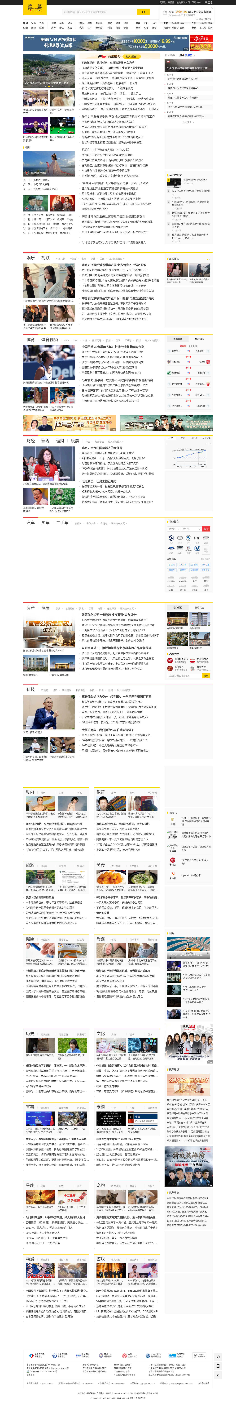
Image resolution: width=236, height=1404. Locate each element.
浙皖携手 (107, 83)
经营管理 (99, 441)
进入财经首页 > (115, 441)
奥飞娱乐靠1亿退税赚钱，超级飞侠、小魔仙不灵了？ (56, 1306)
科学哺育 (134, 939)
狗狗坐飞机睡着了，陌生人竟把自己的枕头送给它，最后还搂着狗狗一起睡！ (140, 1243)
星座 (30, 1185)
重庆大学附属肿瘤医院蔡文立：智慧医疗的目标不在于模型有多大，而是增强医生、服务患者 (78, 991)
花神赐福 (67, 228)
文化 (146, 23)
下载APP (196, 2)
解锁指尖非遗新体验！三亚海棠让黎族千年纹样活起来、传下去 (132, 1076)
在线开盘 (111, 608)
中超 (84, 340)
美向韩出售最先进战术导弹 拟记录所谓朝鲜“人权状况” (112, 160)
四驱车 (172, 570)
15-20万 (194, 565)
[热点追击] (187, 55)
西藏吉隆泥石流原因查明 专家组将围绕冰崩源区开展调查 (114, 127)
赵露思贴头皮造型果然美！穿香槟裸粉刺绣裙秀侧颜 (55, 844)
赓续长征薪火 (89, 93)
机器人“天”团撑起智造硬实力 (98, 88)
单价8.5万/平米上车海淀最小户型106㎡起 (187, 1109)
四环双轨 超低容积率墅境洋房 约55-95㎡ (187, 1198)
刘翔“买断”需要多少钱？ (95, 209)
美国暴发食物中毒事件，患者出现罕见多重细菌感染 (55, 996)
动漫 (146, 27)
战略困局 (119, 104)
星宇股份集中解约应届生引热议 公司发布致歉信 (109, 193)
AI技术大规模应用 (111, 98)
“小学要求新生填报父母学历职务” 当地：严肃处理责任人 (114, 242)
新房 (61, 27)
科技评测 (80, 690)
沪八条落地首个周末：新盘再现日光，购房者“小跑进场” (113, 640)
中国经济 (131, 73)
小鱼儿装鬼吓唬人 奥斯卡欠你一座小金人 (195, 988)
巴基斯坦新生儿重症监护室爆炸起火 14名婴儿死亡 (110, 175)
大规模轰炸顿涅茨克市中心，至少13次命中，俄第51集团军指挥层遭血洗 (67, 1144)
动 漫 (27, 228)
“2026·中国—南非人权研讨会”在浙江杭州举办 (52, 1076)
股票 (75, 440)
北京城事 (170, 55)
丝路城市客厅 (89, 109)
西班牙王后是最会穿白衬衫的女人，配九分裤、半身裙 (56, 834)
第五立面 (39, 215)
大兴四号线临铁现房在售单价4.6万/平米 (187, 1100)
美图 (102, 258)
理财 (41, 27)
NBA (69, 23)
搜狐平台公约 (152, 1393)
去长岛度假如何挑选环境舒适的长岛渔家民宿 (51, 923)
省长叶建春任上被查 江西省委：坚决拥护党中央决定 (112, 142)
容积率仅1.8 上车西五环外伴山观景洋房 (187, 1220)
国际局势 (45, 1108)
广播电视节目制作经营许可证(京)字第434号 (167, 1368)
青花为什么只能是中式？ (46, 189)
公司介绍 (132, 1393)
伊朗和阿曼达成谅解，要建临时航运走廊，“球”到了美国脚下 (60, 1159)
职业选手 (134, 1259)
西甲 (117, 340)
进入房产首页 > (128, 608)
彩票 (182, 27)
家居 (69, 27)
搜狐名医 (63, 939)
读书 (132, 1034)
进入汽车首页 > (119, 523)
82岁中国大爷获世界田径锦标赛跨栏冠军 (105, 227)
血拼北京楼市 (181, 659)
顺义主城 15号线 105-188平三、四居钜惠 (188, 1207)
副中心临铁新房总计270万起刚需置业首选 (188, 1131)
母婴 (126, 23)
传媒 (132, 1108)
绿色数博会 (102, 78)
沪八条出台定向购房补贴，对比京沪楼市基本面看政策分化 (115, 653)
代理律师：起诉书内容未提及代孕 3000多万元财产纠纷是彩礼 (117, 221)
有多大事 (50, 215)
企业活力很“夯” (90, 83)
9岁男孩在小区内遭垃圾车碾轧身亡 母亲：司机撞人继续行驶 (116, 204)
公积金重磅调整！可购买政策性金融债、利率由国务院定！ (115, 620)
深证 (183, 438)
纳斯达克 (206, 438)
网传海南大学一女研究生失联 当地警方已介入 (122, 839)
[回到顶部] (218, 1384)
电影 (83, 258)
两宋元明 (81, 1034)
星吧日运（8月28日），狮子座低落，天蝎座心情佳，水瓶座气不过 (63, 1222)
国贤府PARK (172, 648)
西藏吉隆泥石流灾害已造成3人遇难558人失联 (108, 121)
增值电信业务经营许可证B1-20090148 (43, 1365)
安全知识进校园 (145, 78)
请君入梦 (50, 219)
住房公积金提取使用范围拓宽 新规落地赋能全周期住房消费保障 (118, 625)
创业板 (194, 438)
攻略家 (80, 866)
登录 (210, 2)
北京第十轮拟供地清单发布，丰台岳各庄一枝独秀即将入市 (115, 663)
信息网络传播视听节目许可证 (161, 1371)
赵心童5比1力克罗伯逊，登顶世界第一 (118, 1154)
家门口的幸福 (108, 93)
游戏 (154, 27)
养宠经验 (115, 1186)
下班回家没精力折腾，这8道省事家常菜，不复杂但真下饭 (129, 907)
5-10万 (172, 565)
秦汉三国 (45, 1034)
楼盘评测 (201, 667)
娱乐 (30, 257)
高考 (113, 792)
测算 (43, 1186)
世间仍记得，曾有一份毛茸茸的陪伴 (116, 1238)
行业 (88, 441)
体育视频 (49, 339)
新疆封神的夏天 (41, 180)
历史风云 (81, 1108)
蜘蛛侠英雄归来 (42, 224)
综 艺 (27, 233)
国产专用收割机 (110, 109)
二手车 (62, 522)
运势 (61, 1186)
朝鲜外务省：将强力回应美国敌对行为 (118, 1165)
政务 (210, 27)
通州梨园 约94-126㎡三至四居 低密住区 (187, 1202)
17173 (203, 27)
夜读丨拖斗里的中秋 (107, 1086)
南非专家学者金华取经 (38, 1086)
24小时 (175, 23)
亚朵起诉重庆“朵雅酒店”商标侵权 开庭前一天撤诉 (110, 188)
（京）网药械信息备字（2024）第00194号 (167, 1365)
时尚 (30, 792)
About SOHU (120, 1393)
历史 (154, 23)
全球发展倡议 (89, 98)
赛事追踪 (152, 1259)
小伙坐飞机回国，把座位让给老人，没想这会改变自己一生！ (196, 1014)
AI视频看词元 (125, 88)
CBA (75, 340)
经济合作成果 (146, 98)
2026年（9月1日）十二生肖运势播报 (47, 1238)
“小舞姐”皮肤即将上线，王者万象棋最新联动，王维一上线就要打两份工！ (138, 1301)
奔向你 (70, 219)
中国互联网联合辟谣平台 (124, 1375)
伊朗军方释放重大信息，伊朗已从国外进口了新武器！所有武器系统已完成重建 (71, 1149)
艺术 (150, 1034)
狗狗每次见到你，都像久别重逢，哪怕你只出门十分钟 (127, 1227)
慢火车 (134, 83)
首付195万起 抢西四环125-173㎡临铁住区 (188, 1127)
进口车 (183, 570)
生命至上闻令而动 (132, 68)
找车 (206, 529)
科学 (101, 690)
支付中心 (82, 1393)
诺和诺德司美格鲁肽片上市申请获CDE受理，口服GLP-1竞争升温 (63, 986)
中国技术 (130, 98)
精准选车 (205, 570)
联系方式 (110, 1393)
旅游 (118, 23)
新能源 (99, 27)
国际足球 (96, 340)
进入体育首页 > (152, 340)
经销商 (103, 523)
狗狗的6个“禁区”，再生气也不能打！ (117, 1232)
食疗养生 (134, 866)
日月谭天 (154, 109)
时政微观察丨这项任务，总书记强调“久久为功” (109, 62)
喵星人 (133, 1186)
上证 (171, 438)
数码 (110, 690)
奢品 (79, 792)
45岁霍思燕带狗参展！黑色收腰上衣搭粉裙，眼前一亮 (57, 839)
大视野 (203, 23)
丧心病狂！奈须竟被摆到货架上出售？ (47, 1301)
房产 (30, 607)
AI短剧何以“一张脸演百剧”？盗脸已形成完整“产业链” (111, 198)
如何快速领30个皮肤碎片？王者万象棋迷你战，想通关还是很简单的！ (136, 1316)
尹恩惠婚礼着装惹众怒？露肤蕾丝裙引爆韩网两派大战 (56, 829)
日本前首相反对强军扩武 (141, 104)
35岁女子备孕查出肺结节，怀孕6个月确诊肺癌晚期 (125, 976)
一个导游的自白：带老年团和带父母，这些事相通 (54, 902)
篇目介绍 (113, 68)
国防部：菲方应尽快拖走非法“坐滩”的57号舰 (107, 155)
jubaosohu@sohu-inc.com (181, 1383)
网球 (138, 340)
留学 (132, 792)
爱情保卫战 (52, 233)
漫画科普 (63, 1259)
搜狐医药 (45, 939)
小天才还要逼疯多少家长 (110, 981)
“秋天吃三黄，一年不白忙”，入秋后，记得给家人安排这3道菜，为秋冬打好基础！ (142, 918)
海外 (99, 608)
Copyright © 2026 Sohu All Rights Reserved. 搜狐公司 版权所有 (118, 1398)
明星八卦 (60, 258)
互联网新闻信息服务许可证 (94, 1368)
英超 (61, 23)
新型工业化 (146, 73)
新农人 (123, 93)
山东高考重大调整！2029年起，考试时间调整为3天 (125, 834)
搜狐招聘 (91, 1393)
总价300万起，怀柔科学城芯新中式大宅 (187, 1211)
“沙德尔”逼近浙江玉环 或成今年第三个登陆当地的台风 (112, 137)
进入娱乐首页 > (116, 258)
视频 (89, 23)
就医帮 (80, 939)
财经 (30, 440)
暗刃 (71, 215)
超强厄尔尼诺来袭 (122, 78)
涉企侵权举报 (203, 1383)
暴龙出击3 (55, 228)
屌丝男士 (39, 219)
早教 (113, 939)
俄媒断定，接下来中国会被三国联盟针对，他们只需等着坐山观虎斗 (64, 1165)
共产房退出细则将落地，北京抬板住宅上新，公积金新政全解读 (118, 658)
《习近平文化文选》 (93, 68)
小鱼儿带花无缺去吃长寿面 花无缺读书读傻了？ (196, 976)
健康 (126, 27)
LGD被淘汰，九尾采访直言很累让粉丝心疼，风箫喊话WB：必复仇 (134, 1296)
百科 (90, 608)
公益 (210, 23)
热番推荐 (81, 1259)
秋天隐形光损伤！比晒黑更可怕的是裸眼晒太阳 (53, 976)
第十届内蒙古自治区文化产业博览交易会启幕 (122, 1081)
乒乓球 (127, 340)
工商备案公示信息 (122, 1371)
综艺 (92, 258)
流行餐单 (115, 866)
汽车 (30, 522)
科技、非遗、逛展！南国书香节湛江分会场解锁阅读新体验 (129, 1070)
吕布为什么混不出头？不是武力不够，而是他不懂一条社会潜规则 (63, 1091)
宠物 (100, 1185)
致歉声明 (152, 1108)
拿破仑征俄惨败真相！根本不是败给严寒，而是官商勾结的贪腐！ (63, 1081)
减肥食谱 (152, 866)
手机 (91, 690)
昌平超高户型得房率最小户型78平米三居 (187, 1113)
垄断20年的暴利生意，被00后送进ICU (118, 849)
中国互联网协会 (132, 1355)
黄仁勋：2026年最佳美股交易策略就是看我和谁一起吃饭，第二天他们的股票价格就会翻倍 (148, 1159)
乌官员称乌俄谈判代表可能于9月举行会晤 (106, 170)
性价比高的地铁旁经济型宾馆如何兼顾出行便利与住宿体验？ (60, 918)
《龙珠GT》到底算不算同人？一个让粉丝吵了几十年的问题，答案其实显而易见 (71, 1296)
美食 (100, 865)
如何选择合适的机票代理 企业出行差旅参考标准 (53, 912)
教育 (118, 27)
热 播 (27, 215)
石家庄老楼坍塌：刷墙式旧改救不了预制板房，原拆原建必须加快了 (120, 635)
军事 (33, 23)
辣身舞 (56, 224)
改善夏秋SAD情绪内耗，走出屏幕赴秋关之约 (51, 981)
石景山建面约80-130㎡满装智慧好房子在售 (188, 1136)
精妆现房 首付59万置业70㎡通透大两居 (186, 1225)
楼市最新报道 (203, 662)
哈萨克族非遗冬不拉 (133, 109)
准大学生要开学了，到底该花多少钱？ (118, 829)
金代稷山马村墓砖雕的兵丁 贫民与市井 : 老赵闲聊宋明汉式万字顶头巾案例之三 (71, 1070)
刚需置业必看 (180, 662)
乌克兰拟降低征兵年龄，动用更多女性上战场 (122, 1144)
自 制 (27, 219)
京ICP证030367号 (90, 1365)
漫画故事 (45, 1259)
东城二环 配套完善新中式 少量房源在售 (186, 1122)
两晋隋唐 (63, 1034)
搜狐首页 (35, 7)
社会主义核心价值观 (201, 38)
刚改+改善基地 (181, 670)
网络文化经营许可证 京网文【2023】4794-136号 (48, 1368)
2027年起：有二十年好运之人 (43, 1232)
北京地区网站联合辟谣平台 (94, 1371)
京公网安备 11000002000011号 (43, 1371)
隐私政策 (141, 1393)
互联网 (44, 690)
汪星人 (151, 1186)
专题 (41, 23)
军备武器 (63, 1108)
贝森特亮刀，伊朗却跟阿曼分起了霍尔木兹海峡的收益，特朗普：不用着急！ (69, 1154)
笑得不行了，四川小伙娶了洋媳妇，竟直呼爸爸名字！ (196, 964)
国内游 (44, 866)
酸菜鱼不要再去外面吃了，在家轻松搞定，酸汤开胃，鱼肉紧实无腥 (134, 923)
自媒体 (78, 523)
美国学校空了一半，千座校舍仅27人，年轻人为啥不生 (127, 986)
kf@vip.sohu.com (147, 1383)
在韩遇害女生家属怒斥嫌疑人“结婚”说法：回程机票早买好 (115, 165)
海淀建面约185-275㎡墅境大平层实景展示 (188, 1216)
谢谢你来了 (65, 233)
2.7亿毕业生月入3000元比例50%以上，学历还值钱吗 (126, 844)
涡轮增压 (194, 570)
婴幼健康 (152, 939)
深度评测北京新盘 (204, 670)
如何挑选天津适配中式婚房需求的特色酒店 (50, 907)
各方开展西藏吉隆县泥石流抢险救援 (102, 73)
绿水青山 (62, 215)
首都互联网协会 (181, 1355)
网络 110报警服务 (108, 1355)
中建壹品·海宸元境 (175, 628)
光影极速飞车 (41, 228)
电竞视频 (115, 1259)
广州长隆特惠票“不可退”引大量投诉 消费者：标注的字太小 (115, 232)
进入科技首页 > (124, 690)
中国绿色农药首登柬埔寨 (96, 104)
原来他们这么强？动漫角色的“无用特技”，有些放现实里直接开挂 (62, 1311)
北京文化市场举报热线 (156, 1355)
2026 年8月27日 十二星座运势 (43, 1243)
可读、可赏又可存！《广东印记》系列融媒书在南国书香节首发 (132, 1091)
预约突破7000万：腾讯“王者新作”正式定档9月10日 (125, 1306)
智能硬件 (66, 690)
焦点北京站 (202, 659)
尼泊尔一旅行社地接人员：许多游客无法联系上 (109, 132)
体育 (30, 339)
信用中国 (30, 1375)
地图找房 (69, 608)
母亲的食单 (102, 912)
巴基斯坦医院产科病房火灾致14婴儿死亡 (119, 996)
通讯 (54, 690)
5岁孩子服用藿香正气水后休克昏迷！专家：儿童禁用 (126, 991)
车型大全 (91, 523)
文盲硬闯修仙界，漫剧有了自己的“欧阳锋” (50, 1316)
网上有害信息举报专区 (201, 47)
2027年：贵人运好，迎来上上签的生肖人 (49, 1227)
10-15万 (183, 565)
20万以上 (205, 565)
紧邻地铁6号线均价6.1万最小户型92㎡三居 (188, 1104)
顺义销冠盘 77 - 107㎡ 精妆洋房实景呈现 (187, 1118)
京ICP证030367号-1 (123, 1365)
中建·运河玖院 (195, 648)
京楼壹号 (179, 667)
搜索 (206, 676)
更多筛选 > (205, 559)
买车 (89, 27)
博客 (182, 23)
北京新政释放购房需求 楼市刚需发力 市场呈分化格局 (112, 668)
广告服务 (100, 1393)
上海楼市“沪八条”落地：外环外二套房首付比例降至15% (113, 630)
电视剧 (99, 23)
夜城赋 (61, 219)
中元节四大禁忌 (41, 184)
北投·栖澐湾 (194, 628)
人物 (61, 792)
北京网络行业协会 (86, 1355)
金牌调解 (39, 233)
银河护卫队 (67, 224)
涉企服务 (87, 78)
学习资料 (152, 792)
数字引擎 (121, 83)
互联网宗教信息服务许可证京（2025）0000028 (169, 1375)
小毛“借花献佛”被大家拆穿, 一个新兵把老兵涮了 (196, 1000)
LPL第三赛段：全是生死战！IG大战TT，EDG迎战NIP (127, 1311)
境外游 (62, 866)
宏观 (33, 27)
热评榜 (175, 27)
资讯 (81, 608)
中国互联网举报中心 (39, 1355)
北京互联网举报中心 (62, 1355)
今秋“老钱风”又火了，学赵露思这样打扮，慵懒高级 (55, 849)
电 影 (27, 224)
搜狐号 (173, 813)
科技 (30, 689)
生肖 (79, 1186)
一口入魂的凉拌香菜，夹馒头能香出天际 (119, 902)
